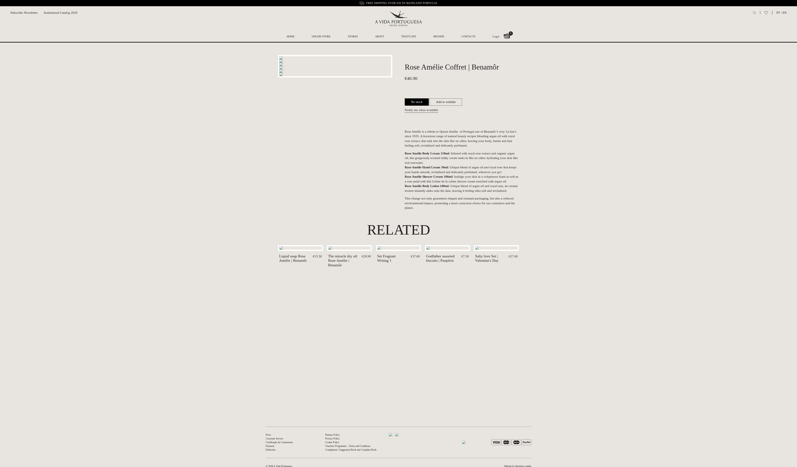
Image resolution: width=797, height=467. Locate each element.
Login (496, 36)
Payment (270, 446)
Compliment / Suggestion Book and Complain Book (350, 449)
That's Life (408, 36)
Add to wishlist (446, 102)
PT (778, 12)
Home (291, 36)
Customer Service (274, 438)
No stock (417, 102)
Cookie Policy (332, 442)
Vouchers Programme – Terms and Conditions (347, 446)
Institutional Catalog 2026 (60, 12)
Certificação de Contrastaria (279, 442)
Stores (353, 36)
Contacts (468, 36)
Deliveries (271, 449)
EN (784, 12)
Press (268, 434)
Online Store (321, 36)
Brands (438, 36)
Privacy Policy (332, 438)
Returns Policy (332, 434)
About (379, 36)
